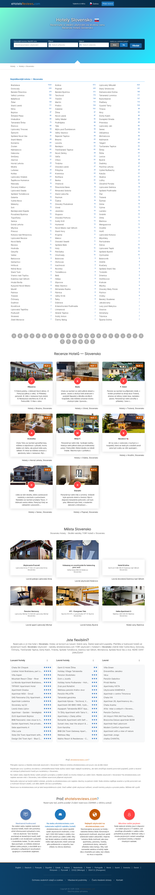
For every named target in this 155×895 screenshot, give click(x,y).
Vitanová (59, 183)
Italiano (67, 867)
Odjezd (81, 41)
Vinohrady (60, 255)
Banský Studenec (107, 299)
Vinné (57, 207)
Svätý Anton (60, 316)
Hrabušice (15, 119)
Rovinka (58, 268)
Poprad (58, 88)
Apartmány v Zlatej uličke (69, 716)
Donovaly (15, 88)
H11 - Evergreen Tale (77, 611)
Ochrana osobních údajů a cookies (47, 880)
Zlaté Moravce (17, 319)
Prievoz (14, 231)
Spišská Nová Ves (19, 136)
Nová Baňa (16, 241)
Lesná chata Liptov (20, 708)
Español (48, 867)
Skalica (102, 177)
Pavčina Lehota (106, 167)
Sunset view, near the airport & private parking (73, 723)
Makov (58, 238)
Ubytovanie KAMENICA (114, 690)
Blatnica (102, 221)
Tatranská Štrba (18, 122)
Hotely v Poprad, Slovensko (86, 512)
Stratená (15, 316)
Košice (58, 85)
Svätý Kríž (60, 221)
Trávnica (103, 316)
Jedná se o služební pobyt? (119, 41)
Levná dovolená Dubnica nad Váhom (128, 579)
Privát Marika (110, 682)
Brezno (58, 139)
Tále (57, 126)
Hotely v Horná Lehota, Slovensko (37, 460)
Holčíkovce (104, 279)
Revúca (14, 245)
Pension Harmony (31, 611)
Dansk (136, 867)
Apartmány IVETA (112, 686)
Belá (57, 275)
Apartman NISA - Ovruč (22, 693)
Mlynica (14, 228)
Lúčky (102, 180)
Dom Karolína (64, 727)
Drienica (103, 275)
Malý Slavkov (61, 286)
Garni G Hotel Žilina (67, 667)
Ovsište (102, 228)
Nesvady (15, 183)
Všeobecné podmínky (77, 880)
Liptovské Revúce (19, 238)
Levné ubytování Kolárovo (86, 581)
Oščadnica (104, 133)
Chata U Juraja (123, 423)
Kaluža (102, 173)
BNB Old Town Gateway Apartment (73, 731)
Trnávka (58, 163)
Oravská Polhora (62, 218)
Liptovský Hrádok (19, 177)
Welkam (77, 475)
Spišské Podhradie (107, 190)
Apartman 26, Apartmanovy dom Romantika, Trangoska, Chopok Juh (119, 701)
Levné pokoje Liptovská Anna (39, 579)
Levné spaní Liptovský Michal (39, 625)
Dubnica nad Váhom (20, 279)
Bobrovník (103, 258)
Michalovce (104, 136)
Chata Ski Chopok (20, 667)
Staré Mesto (16, 139)
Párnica (58, 292)
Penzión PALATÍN (66, 693)
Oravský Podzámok (64, 204)
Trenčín (58, 99)
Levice (102, 156)
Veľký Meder (61, 119)
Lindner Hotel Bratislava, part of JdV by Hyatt (27, 671)
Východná (103, 255)
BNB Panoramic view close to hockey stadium (27, 720)
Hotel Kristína (123, 565)
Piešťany (103, 102)
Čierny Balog (61, 319)
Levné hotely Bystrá (89, 625)
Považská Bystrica (19, 214)
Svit (12, 207)
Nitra (13, 109)
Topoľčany (16, 218)
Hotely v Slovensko (26, 66)
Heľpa (58, 279)
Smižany (15, 156)
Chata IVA (108, 697)
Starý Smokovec (106, 88)
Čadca (58, 201)
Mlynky (102, 286)
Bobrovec (59, 258)
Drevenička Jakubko (113, 671)
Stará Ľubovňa (61, 194)
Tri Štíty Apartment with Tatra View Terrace (73, 712)
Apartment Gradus (20, 690)
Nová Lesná (60, 116)
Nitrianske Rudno (63, 289)
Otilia (101, 218)
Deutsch (28, 867)
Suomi (117, 867)
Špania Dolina (105, 319)
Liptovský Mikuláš (107, 85)
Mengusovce (105, 224)
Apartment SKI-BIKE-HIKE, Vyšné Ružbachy (73, 705)
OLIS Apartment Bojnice (23, 716)
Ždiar (13, 102)
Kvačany (103, 265)
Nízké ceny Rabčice (135, 625)
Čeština (95, 4)
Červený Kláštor (18, 187)
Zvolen (14, 146)
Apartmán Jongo (111, 735)
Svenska (126, 867)
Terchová (59, 95)
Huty (57, 248)
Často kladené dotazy (102, 880)
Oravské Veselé (62, 241)
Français (38, 867)
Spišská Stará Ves (107, 268)
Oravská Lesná (62, 167)
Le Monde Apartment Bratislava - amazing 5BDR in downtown (27, 682)
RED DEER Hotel (31, 369)
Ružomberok (105, 99)
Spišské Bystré (106, 251)
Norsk (108, 867)
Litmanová (60, 309)
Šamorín (14, 133)
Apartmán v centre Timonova (117, 693)
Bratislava (15, 85)
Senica (14, 221)
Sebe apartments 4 (20, 727)
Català (57, 867)
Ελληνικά (53, 870)
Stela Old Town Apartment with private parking (27, 735)
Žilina (57, 112)
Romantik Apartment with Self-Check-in (73, 720)
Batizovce (15, 258)
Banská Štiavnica (18, 92)
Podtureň (15, 313)
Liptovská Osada (18, 190)
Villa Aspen (17, 675)
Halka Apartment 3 (123, 611)
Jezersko (59, 211)
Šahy (57, 299)
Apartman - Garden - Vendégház (27, 712)
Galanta (14, 197)
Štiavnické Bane (62, 187)
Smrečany (103, 313)
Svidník (102, 214)
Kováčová (15, 306)
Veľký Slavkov (61, 133)
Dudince (14, 302)
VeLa (106, 675)
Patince (14, 292)
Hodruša (15, 248)
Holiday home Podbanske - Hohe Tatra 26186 (73, 682)
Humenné (59, 224)
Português (99, 867)
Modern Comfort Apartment (117, 727)
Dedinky (103, 163)
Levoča (58, 143)
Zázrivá (14, 160)
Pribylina (59, 170)
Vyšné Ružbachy (106, 170)
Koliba (14, 173)
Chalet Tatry (31, 423)
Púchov (102, 292)
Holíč (101, 231)
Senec (102, 129)
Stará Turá (15, 272)
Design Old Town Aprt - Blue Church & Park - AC (27, 738)
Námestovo (16, 150)
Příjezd (50, 41)
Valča (57, 156)
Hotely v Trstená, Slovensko (131, 408)
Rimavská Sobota (63, 190)
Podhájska (60, 122)
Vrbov (58, 160)
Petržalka (59, 251)
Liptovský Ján (105, 126)
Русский (64, 870)
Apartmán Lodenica (21, 701)
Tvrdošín (103, 272)
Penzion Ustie (123, 369)
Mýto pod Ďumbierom (65, 129)
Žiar (101, 194)
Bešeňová (15, 99)
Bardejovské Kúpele (20, 211)
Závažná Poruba (106, 183)
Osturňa (14, 251)
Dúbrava (59, 302)
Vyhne (102, 207)
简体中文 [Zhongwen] (96, 870)
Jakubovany (104, 302)
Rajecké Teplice (62, 136)
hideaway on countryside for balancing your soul (79, 566)
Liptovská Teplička (19, 309)
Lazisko (102, 211)
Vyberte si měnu (79, 4)
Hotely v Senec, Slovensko (40, 512)
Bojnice (14, 112)
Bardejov (59, 146)
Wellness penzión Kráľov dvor (71, 690)
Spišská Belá (61, 245)
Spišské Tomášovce (20, 194)
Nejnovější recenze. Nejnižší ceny (25, 41)
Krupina (58, 235)
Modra (14, 167)
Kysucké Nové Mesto (20, 286)
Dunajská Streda (106, 119)
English (18, 867)
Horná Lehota (17, 163)
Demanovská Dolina (108, 92)
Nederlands (78, 867)
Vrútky (102, 296)
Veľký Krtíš (60, 296)
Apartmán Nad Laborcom (115, 723)
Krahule (102, 282)
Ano (114, 45)
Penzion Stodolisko (66, 675)
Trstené (14, 296)
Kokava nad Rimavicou (21, 235)
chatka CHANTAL (112, 738)
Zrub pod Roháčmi (66, 686)
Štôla (101, 153)
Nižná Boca (16, 268)
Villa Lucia (16, 731)
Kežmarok (103, 139)
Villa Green (109, 667)
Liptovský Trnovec (19, 129)
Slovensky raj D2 (19, 705)
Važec (13, 255)
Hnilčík (102, 262)
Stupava (59, 214)
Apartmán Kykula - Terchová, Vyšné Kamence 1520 (73, 701)
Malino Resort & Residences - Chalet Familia (73, 738)
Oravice (102, 309)
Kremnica (59, 173)
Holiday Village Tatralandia (70, 671)
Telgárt (102, 143)
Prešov (58, 105)
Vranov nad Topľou (19, 275)
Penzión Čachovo (112, 712)
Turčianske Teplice (107, 146)
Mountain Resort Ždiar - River (25, 678)
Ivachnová (60, 265)
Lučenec (15, 170)
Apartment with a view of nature (118, 731)
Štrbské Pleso (17, 116)
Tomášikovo (60, 272)
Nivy (101, 112)
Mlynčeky (103, 238)
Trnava (102, 109)
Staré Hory (60, 231)
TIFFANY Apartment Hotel (23, 686)
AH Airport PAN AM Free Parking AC (119, 716)
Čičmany (15, 299)
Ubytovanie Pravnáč (31, 565)
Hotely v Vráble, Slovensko (86, 458)
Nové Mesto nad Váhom (66, 228)
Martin (58, 102)
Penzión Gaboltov (112, 678)
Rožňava (59, 177)
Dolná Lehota (17, 224)
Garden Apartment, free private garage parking (27, 723)
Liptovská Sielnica (107, 187)
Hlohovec (59, 262)
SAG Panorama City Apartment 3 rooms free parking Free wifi (27, 697)
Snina (101, 204)
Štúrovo (14, 126)
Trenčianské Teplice (64, 150)
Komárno (15, 143)
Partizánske (104, 241)
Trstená (102, 197)
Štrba (101, 150)
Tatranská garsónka (67, 697)
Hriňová (14, 265)
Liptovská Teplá (106, 248)
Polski (88, 867)
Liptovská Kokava (107, 235)
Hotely (12, 66)
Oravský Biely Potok (108, 289)
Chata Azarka (110, 705)
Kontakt (119, 880)
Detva (102, 245)
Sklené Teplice (61, 313)
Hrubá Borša (16, 282)
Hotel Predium (77, 421)
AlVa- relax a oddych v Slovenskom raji (119, 708)
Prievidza (103, 122)
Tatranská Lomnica (107, 95)
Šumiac (102, 201)
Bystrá (102, 160)
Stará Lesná (16, 105)
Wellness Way (64, 735)
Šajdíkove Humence (20, 180)
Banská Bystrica (62, 92)
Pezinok (58, 197)
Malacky (15, 204)
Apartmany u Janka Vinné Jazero (77, 371)
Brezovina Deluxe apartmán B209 (119, 720)
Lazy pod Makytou (107, 306)
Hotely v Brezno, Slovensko (40, 408)
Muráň (14, 289)
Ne (124, 45)
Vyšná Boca (16, 201)
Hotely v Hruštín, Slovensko (132, 455)
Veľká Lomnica (17, 95)
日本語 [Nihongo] (78, 870)
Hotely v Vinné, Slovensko (86, 408)
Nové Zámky (61, 153)
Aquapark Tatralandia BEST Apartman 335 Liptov (73, 708)
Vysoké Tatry (105, 105)
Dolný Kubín (104, 116)
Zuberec (59, 109)
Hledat (135, 45)
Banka (58, 180)
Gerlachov (15, 262)
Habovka (15, 153)
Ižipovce (59, 282)
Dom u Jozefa (64, 678)
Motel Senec (31, 475)
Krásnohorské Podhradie (66, 306)
